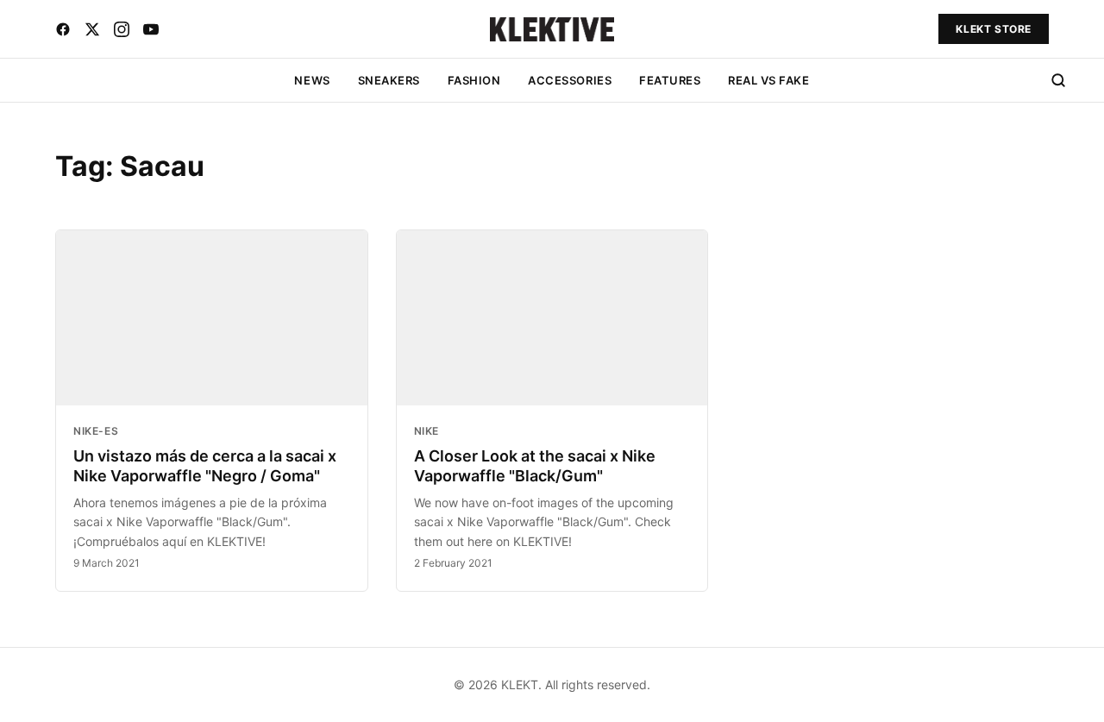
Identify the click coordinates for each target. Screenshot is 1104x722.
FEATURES (669, 80)
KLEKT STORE (994, 28)
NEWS (311, 80)
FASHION (474, 80)
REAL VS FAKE (768, 80)
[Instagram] (121, 29)
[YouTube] (151, 29)
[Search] (1058, 80)
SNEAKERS (389, 80)
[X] (92, 29)
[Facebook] (63, 29)
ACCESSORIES (570, 80)
